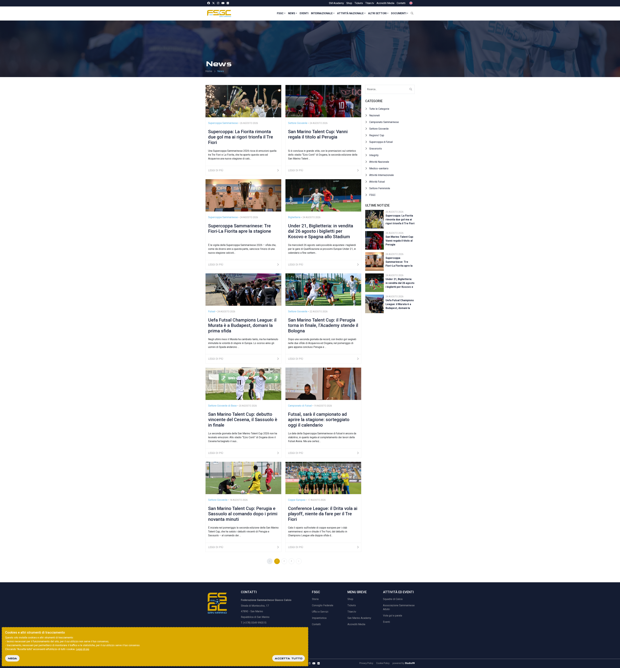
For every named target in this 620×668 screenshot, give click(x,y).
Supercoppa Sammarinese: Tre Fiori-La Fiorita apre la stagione (399, 262)
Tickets (359, 3)
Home (208, 71)
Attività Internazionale (381, 175)
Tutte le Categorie (379, 108)
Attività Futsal (377, 181)
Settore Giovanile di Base (222, 405)
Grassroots (375, 148)
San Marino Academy (359, 618)
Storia (315, 599)
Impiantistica (319, 618)
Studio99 (410, 663)
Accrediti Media (385, 3)
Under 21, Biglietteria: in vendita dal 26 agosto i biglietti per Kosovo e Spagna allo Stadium (400, 283)
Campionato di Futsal (300, 405)
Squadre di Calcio (393, 599)
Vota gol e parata (392, 615)
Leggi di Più (215, 170)
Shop (349, 3)
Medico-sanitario (378, 168)
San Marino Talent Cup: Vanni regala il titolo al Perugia (400, 240)
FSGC (280, 13)
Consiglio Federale (322, 605)
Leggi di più (82, 649)
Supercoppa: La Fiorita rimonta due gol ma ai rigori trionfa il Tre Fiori (400, 219)
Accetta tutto (288, 658)
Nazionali (374, 115)
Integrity (374, 155)
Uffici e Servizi (320, 611)
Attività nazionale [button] (350, 13)
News (291, 13)
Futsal (212, 311)
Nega (12, 658)
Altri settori (377, 13)
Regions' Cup (376, 135)
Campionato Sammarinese (384, 122)
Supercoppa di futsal (381, 141)
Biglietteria (294, 217)
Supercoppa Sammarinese (223, 123)
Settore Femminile (379, 188)
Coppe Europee (297, 499)
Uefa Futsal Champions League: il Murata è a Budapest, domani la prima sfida (400, 305)
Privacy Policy (366, 663)
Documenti (398, 13)
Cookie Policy (383, 663)
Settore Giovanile (298, 123)
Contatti (401, 3)
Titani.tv (369, 3)
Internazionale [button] (322, 13)
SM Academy (336, 3)
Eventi (304, 13)
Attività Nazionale (379, 161)
